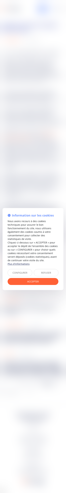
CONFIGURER (20, 272)
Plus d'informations (19, 263)
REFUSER (46, 272)
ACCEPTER (33, 281)
